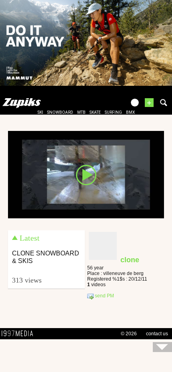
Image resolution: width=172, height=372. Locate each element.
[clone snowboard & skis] (86, 174)
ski (40, 112)
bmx (130, 112)
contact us (157, 333)
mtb (81, 112)
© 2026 (129, 333)
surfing (113, 112)
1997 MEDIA (19, 333)
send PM (104, 296)
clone (129, 260)
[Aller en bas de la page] (162, 347)
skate (95, 112)
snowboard (60, 112)
